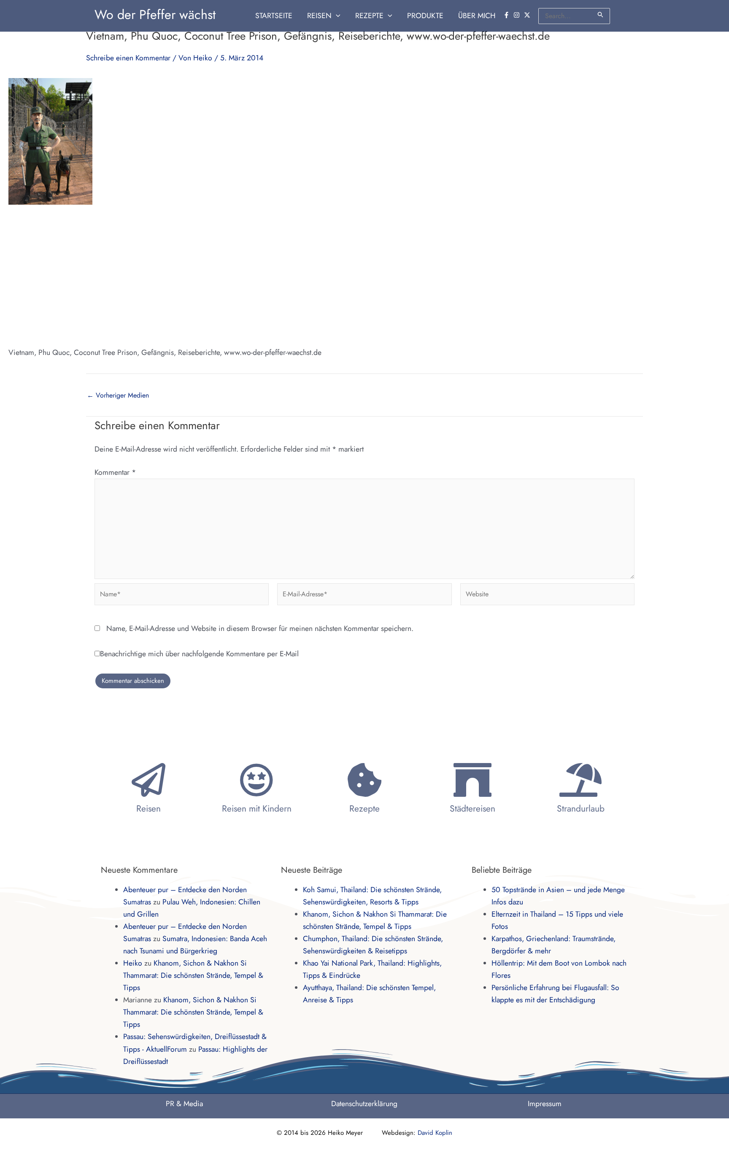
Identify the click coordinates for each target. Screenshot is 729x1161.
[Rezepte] (364, 780)
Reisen (148, 808)
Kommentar (115, 472)
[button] (336, 16)
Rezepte (364, 808)
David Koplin (435, 1132)
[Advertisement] (364, 276)
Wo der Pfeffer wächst (155, 14)
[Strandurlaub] (580, 780)
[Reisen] (148, 780)
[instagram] (517, 15)
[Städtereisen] (472, 780)
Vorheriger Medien (118, 395)
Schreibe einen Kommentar (128, 57)
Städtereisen (472, 808)
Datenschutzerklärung (364, 1103)
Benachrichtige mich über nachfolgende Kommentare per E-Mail (199, 653)
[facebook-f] (507, 15)
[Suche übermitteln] (600, 14)
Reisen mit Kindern (257, 808)
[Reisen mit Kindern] (256, 780)
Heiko (132, 963)
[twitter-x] (528, 15)
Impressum (545, 1103)
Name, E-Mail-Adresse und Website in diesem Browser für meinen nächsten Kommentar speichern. (259, 628)
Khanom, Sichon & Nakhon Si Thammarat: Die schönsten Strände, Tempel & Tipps (193, 975)
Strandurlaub (581, 808)
